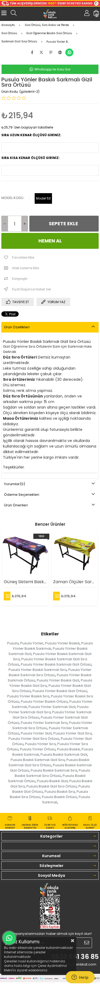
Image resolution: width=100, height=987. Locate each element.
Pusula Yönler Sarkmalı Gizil (52, 706)
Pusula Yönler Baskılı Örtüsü (44, 701)
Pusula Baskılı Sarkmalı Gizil (64, 754)
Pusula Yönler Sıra (40, 743)
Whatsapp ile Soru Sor (52, 69)
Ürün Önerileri (16, 505)
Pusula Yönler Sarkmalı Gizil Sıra (49, 709)
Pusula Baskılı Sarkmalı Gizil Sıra (38, 759)
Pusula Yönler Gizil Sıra (72, 733)
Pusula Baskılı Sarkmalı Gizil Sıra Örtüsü (49, 762)
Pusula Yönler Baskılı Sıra (28, 696)
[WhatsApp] (69, 52)
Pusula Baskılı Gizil (52, 781)
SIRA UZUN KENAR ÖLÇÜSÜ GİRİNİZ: (31, 135)
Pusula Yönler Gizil (36, 733)
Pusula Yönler (31, 643)
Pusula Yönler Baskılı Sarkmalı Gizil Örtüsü (56, 664)
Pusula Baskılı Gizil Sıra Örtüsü (51, 786)
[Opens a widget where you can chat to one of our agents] (80, 977)
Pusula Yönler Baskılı (62, 643)
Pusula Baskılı (68, 749)
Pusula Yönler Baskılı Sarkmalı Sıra (38, 669)
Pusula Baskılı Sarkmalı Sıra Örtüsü (52, 773)
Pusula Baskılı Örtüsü (59, 796)
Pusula (13, 643)
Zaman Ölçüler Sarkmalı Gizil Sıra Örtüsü (74, 582)
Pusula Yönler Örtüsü (37, 749)
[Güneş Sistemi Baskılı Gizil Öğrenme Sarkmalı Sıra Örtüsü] (25, 553)
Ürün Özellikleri (17, 327)
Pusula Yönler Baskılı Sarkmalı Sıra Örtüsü (50, 672)
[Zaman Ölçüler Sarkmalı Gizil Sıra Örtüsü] (75, 553)
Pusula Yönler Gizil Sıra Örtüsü (34, 738)
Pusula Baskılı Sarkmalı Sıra (54, 770)
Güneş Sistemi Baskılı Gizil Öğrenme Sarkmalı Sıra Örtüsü (25, 582)
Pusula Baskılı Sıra (60, 791)
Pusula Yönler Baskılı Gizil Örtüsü (60, 690)
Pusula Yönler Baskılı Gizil (58, 680)
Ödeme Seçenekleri (21, 494)
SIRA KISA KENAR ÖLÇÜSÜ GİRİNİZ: (30, 158)
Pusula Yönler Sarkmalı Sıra (44, 722)
